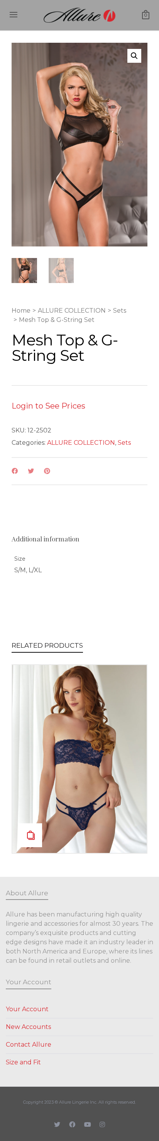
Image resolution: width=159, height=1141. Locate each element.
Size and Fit (23, 1062)
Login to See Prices (48, 405)
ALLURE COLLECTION (72, 310)
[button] (134, 56)
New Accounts (28, 1026)
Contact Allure (28, 1044)
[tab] (46, 538)
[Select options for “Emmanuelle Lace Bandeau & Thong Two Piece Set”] (30, 835)
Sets (119, 310)
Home (21, 310)
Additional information (46, 538)
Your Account (27, 1009)
